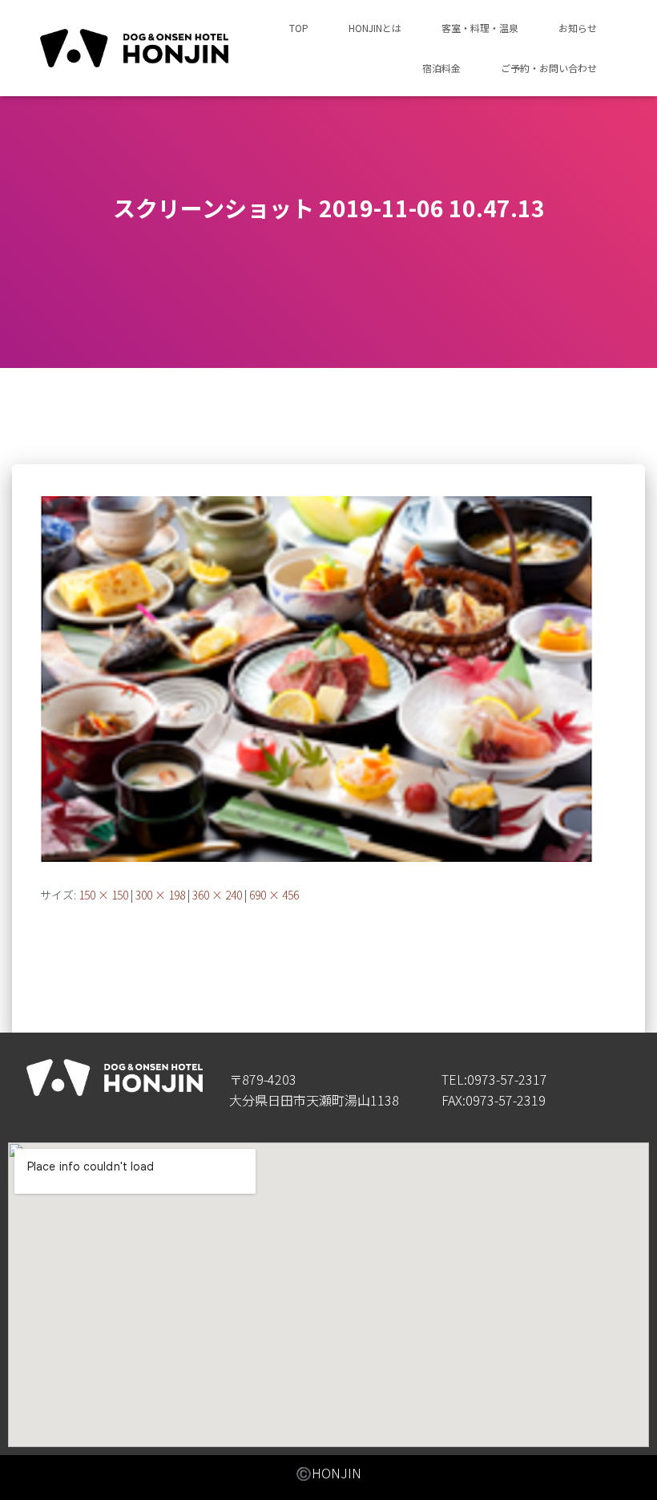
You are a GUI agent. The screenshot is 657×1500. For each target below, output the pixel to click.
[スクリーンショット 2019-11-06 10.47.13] (316, 677)
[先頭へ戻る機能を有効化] (625, 1468)
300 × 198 (160, 895)
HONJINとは (375, 27)
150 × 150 (103, 895)
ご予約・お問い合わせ (549, 68)
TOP (298, 27)
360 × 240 (217, 895)
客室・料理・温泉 (479, 27)
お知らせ (577, 27)
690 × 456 (274, 895)
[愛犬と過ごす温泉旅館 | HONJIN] (134, 48)
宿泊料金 (441, 68)
